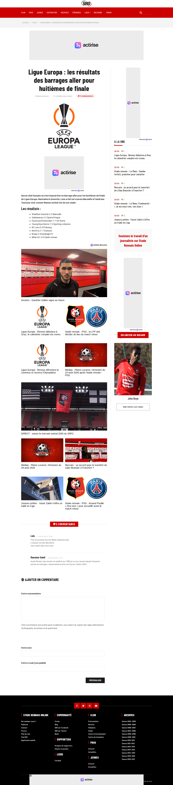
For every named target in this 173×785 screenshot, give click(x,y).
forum (108, 12)
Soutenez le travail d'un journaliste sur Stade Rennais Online (133, 240)
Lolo (33, 535)
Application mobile (28, 740)
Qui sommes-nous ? (28, 721)
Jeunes (40, 12)
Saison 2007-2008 (129, 731)
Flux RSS (24, 737)
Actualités (92, 752)
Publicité (24, 724)
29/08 (116, 151)
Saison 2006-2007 (129, 727)
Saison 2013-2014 (128, 749)
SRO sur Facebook (61, 727)
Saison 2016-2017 (128, 759)
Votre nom (26, 648)
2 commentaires (86, 96)
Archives (65, 12)
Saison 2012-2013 (128, 746)
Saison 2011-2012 (128, 743)
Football (58, 760)
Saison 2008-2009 (129, 734)
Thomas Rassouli (42, 96)
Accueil (25, 23)
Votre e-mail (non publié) (33, 663)
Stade (90, 731)
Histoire (91, 724)
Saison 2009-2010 (128, 737)
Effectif (91, 749)
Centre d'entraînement (97, 734)
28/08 (116, 215)
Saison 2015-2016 (128, 756)
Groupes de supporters (63, 745)
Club (23, 12)
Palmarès (91, 727)
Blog (56, 724)
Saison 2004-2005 (129, 721)
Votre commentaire (31, 593)
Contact (24, 727)
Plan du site (25, 734)
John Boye (133, 398)
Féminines (76, 12)
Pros (31, 12)
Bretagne (98, 12)
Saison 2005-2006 (129, 724)
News (57, 734)
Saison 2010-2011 (128, 740)
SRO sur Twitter (61, 731)
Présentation (93, 721)
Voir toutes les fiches (133, 407)
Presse (24, 731)
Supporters (52, 12)
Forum (57, 721)
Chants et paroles (61, 749)
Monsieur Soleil (38, 557)
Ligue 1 (87, 12)
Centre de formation (96, 737)
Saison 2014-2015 (128, 753)
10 (124, 215)
